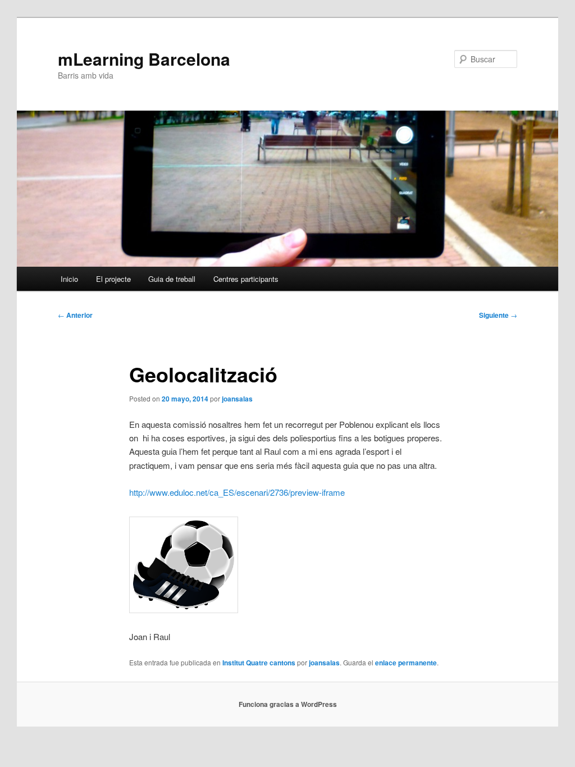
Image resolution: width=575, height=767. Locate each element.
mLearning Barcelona (144, 59)
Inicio (69, 278)
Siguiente (498, 315)
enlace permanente (406, 663)
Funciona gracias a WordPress (288, 704)
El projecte (113, 278)
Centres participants (246, 278)
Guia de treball (171, 278)
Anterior (75, 315)
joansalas (237, 399)
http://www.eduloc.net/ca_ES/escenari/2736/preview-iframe (237, 492)
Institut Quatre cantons (258, 663)
